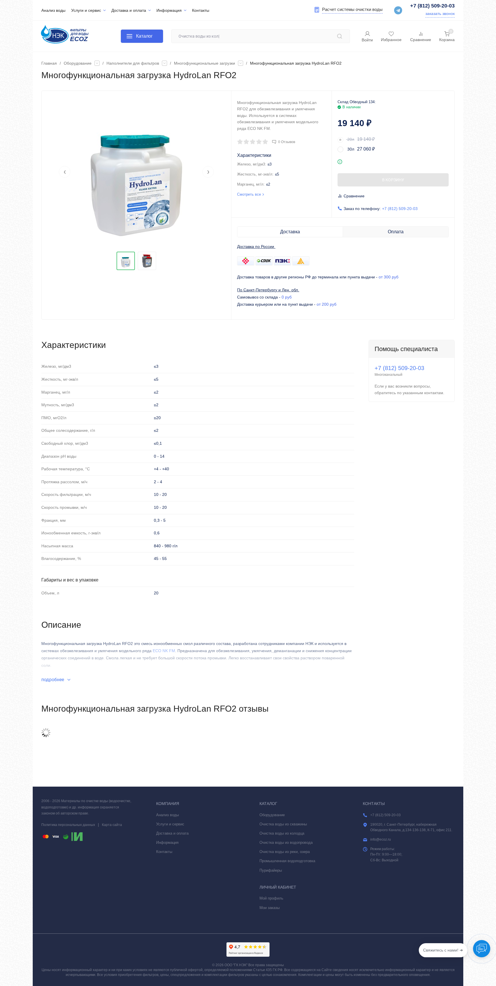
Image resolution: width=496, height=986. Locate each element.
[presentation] (64, 172)
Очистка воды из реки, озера (284, 852)
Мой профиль (271, 898)
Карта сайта (112, 825)
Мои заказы (269, 908)
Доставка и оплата (172, 833)
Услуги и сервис (170, 824)
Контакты (164, 852)
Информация (167, 842)
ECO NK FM (164, 650)
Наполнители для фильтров (132, 63)
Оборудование (78, 63)
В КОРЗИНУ (393, 180)
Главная (49, 63)
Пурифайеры (270, 870)
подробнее (53, 679)
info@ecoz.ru (380, 839)
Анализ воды (167, 815)
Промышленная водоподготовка (287, 861)
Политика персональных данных (68, 825)
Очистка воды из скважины (283, 824)
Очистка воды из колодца (281, 833)
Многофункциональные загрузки (204, 63)
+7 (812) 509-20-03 (432, 6)
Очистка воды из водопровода (286, 842)
